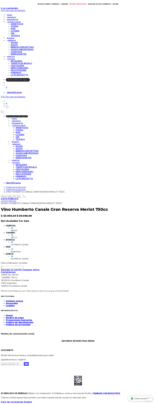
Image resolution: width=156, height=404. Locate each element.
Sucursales (12, 303)
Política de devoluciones (19, 322)
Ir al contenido (9, 8)
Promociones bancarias (19, 320)
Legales (10, 306)
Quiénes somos (14, 301)
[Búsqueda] (31, 80)
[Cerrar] (2, 112)
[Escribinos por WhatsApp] (149, 400)
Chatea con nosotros (142, 398)
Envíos (9, 315)
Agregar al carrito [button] (11, 270)
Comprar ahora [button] (30, 270)
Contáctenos (8, 272)
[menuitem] (9, 15)
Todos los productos (16, 187)
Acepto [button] (28, 402)
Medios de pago (15, 318)
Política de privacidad (18, 325)
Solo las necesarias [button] (12, 402)
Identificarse (14, 92)
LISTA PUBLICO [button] (9, 198)
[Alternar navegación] (7, 107)
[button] (26, 364)
